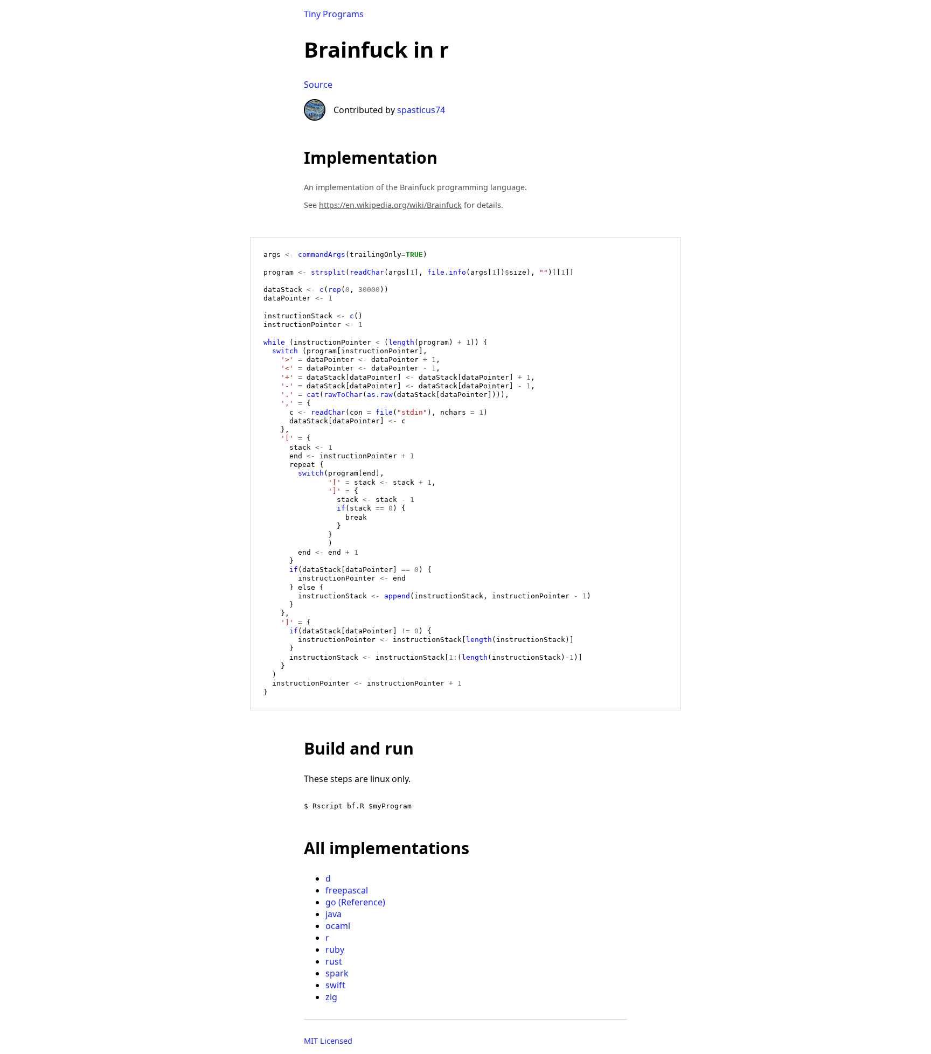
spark (337, 973)
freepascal (346, 890)
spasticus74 (421, 110)
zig (331, 997)
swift (335, 985)
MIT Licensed (328, 1041)
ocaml (337, 926)
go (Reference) (355, 902)
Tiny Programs (334, 14)
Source (318, 84)
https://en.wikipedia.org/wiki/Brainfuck (390, 205)
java (333, 914)
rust (333, 961)
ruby (334, 949)
